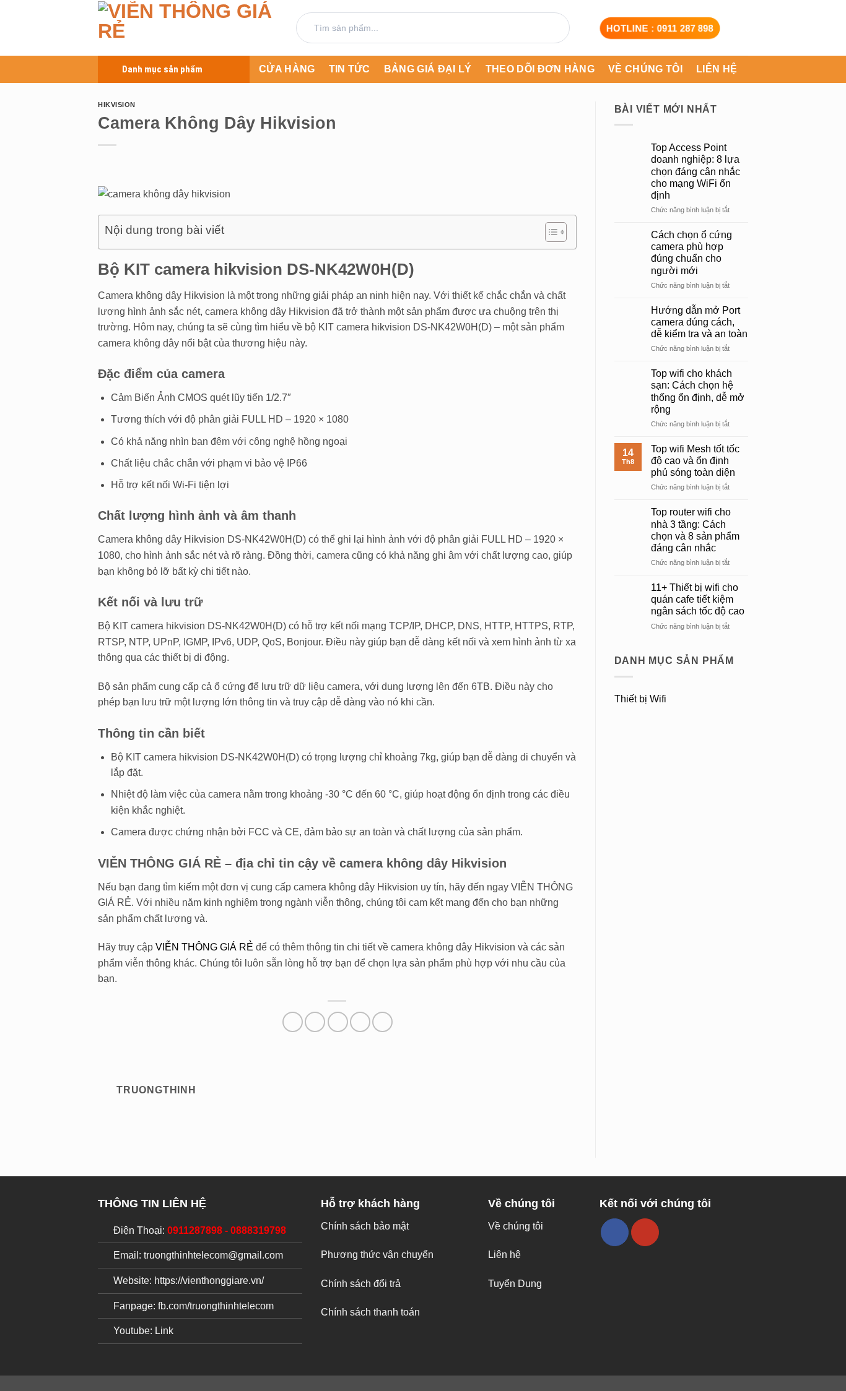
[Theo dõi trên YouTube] (645, 1232)
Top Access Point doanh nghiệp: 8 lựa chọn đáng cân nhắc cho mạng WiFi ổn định (695, 171)
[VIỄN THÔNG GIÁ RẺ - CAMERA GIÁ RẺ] (187, 28)
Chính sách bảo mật (365, 1226)
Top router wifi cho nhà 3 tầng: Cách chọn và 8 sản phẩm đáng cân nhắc (695, 530)
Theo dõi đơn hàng (540, 69)
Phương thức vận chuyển (377, 1254)
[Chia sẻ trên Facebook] (292, 1022)
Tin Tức (349, 69)
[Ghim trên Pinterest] (360, 1022)
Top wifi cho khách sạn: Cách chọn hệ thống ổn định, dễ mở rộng (697, 391)
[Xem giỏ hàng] (742, 27)
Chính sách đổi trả (361, 1283)
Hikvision (117, 104)
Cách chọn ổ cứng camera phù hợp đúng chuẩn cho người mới (691, 253)
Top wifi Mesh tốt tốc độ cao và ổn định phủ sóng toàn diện (695, 461)
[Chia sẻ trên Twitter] (315, 1022)
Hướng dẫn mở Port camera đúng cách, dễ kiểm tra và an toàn (699, 322)
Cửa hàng (287, 69)
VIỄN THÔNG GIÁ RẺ (204, 947)
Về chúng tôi (645, 69)
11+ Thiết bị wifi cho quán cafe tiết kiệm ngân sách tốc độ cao (697, 599)
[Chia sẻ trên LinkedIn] (382, 1022)
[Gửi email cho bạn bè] (338, 1022)
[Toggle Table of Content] (550, 232)
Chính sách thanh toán (370, 1312)
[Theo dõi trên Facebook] (615, 1232)
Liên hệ (716, 69)
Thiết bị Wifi (640, 699)
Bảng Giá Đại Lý (428, 69)
